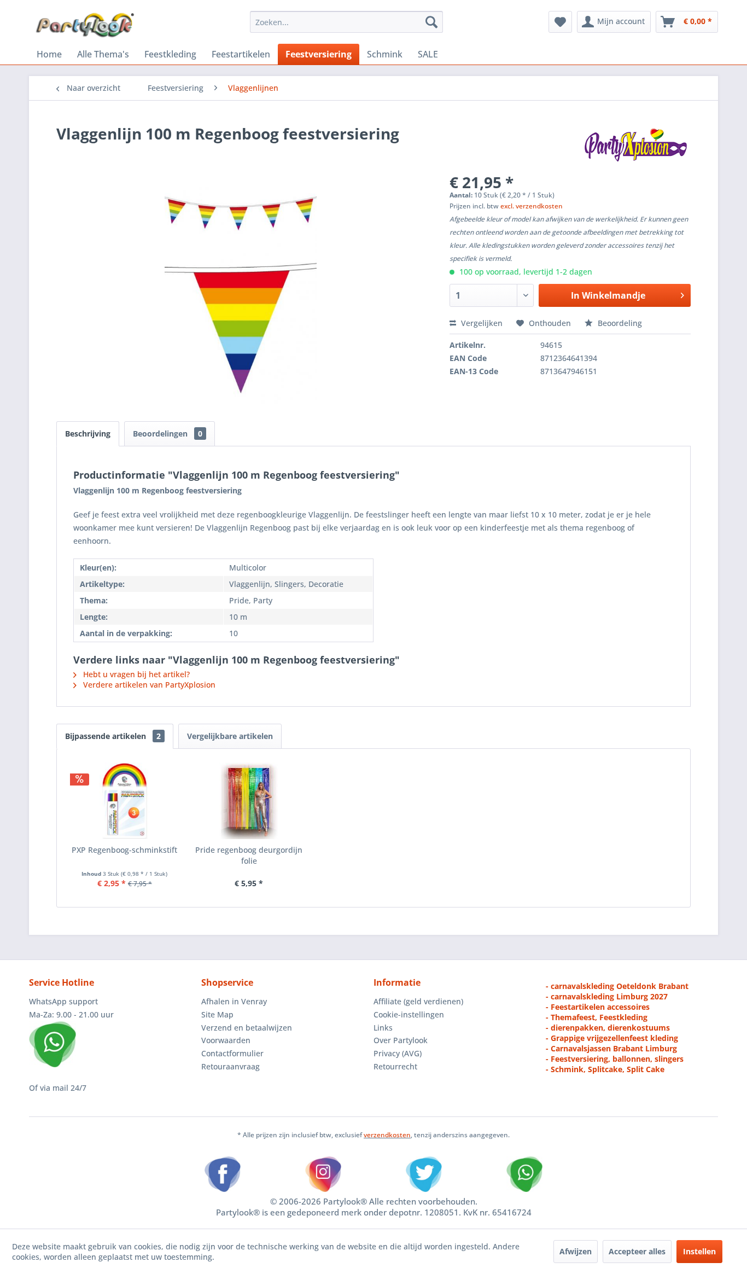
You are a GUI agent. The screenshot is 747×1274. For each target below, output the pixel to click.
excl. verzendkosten (531, 206)
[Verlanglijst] (560, 22)
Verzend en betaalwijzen (246, 1027)
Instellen (699, 1251)
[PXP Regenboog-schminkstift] (125, 801)
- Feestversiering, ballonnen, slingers (615, 1059)
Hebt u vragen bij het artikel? (135, 674)
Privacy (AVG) (398, 1053)
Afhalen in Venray (234, 1001)
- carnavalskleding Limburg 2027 (607, 996)
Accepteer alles (637, 1251)
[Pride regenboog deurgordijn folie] (249, 801)
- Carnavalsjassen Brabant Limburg (611, 1048)
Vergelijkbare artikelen (230, 736)
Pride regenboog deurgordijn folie (248, 855)
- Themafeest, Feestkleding (596, 1017)
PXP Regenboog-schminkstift (124, 850)
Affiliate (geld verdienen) (418, 1001)
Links (383, 1027)
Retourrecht (395, 1066)
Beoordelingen (167, 433)
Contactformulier (232, 1053)
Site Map (217, 1014)
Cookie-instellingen (409, 1014)
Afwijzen (575, 1251)
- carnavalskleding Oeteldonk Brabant (617, 986)
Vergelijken (481, 323)
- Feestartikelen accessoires (598, 1007)
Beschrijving (87, 433)
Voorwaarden (225, 1040)
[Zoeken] (431, 22)
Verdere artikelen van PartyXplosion (148, 684)
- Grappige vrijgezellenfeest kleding (612, 1038)
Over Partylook (401, 1040)
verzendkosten (387, 1134)
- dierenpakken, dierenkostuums (608, 1027)
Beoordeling (619, 323)
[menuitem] (346, 22)
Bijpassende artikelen (113, 736)
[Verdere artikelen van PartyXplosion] (635, 144)
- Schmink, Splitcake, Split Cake (605, 1069)
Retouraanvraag (230, 1066)
